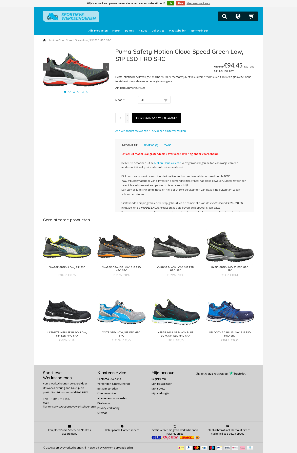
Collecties (158, 30)
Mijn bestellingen (162, 383)
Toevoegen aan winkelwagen (157, 118)
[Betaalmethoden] (182, 447)
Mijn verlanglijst (161, 393)
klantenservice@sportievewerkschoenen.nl (70, 406)
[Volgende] (106, 67)
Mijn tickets (158, 388)
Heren (116, 30)
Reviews (151, 145)
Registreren (159, 379)
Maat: (119, 100)
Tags (168, 145)
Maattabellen (177, 30)
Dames (129, 30)
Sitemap (102, 413)
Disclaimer (103, 403)
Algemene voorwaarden (112, 398)
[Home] (44, 40)
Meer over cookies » (198, 3)
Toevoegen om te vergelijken (168, 131)
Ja (170, 3)
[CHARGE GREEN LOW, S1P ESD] (67, 271)
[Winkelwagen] (251, 17)
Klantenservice (106, 393)
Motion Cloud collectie (167, 163)
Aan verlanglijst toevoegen (132, 131)
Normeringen (200, 30)
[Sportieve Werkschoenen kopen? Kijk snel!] (71, 16)
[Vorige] (46, 67)
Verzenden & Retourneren (113, 383)
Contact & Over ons (109, 379)
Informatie (129, 145)
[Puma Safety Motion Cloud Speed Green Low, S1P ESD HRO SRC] (76, 70)
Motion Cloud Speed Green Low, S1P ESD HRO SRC (80, 40)
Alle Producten (98, 30)
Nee (180, 3)
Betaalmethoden (107, 388)
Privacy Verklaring (108, 408)
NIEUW (142, 30)
